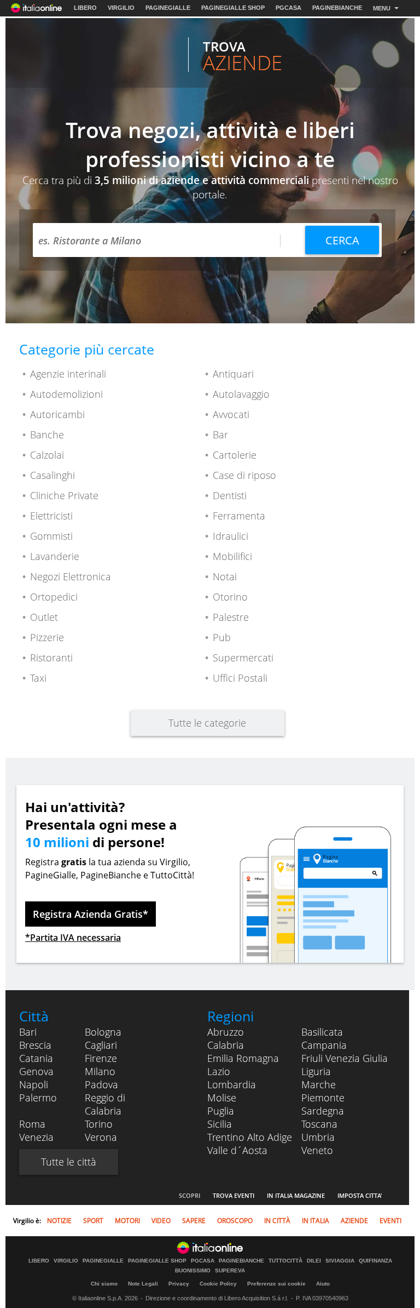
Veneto (317, 1150)
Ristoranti (51, 657)
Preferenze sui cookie (276, 1284)
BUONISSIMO (193, 1270)
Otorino (230, 596)
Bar (220, 434)
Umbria (318, 1137)
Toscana (319, 1123)
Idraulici (230, 535)
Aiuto (323, 1284)
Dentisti (230, 495)
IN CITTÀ (277, 1220)
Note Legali (143, 1284)
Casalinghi (52, 475)
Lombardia (231, 1084)
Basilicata (322, 1031)
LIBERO (85, 7)
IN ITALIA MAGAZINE (296, 1195)
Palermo (38, 1097)
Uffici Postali (240, 677)
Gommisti (51, 535)
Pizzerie (47, 637)
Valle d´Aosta (237, 1150)
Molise (221, 1097)
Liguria (316, 1071)
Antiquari (233, 373)
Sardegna (322, 1110)
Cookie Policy (218, 1284)
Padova (101, 1084)
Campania (324, 1045)
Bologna (103, 1031)
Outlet (44, 617)
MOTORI (127, 1220)
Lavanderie (54, 556)
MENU (381, 8)
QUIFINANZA (375, 1261)
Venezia (36, 1137)
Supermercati (243, 657)
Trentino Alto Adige (249, 1137)
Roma (32, 1123)
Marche (318, 1084)
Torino (99, 1123)
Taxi (38, 677)
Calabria (225, 1045)
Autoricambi (57, 414)
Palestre (231, 617)
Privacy (178, 1284)
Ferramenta (239, 515)
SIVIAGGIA (339, 1261)
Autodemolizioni (66, 394)
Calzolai (47, 454)
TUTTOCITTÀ (285, 1261)
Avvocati (231, 414)
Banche (47, 434)
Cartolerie (234, 454)
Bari (28, 1031)
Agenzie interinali (68, 373)
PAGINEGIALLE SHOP (233, 7)
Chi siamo (104, 1284)
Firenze (101, 1058)
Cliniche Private (64, 495)
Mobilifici (232, 556)
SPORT (93, 1220)
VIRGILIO (121, 7)
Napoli (33, 1084)
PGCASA (288, 7)
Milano (100, 1071)
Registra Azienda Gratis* (90, 914)
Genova (36, 1071)
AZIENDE (354, 1220)
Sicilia (219, 1123)
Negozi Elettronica (70, 576)
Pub (222, 637)
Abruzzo (225, 1031)
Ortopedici (54, 596)
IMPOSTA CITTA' (359, 1195)
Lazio (218, 1071)
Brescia (35, 1045)
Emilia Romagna (243, 1058)
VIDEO (161, 1220)
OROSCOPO (235, 1220)
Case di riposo (244, 475)
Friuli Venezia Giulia (344, 1058)
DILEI (314, 1261)
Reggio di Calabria (105, 1104)
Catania (36, 1058)
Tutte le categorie (207, 722)
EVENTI (390, 1220)
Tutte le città (68, 1161)
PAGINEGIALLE (167, 7)
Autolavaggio (241, 394)
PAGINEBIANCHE (337, 7)
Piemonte (323, 1097)
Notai (225, 576)
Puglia (220, 1110)
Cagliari (101, 1045)
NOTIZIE (59, 1220)
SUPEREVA (230, 1270)
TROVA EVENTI (233, 1195)
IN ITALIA (315, 1220)
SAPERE (194, 1220)
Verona (101, 1137)
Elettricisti (51, 515)
